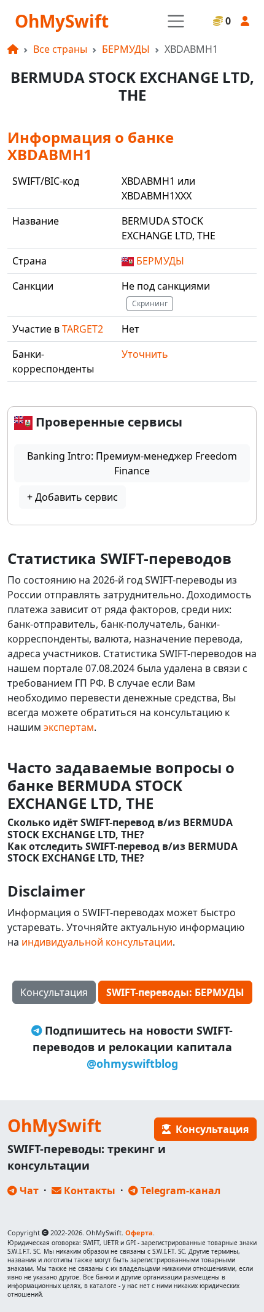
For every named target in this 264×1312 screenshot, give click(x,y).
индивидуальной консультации (97, 942)
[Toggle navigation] (175, 21)
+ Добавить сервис (72, 497)
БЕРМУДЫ (126, 49)
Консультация (54, 992)
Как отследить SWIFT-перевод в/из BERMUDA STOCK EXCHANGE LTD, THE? (122, 852)
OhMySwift (62, 21)
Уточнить (145, 354)
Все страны (60, 49)
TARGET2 (82, 329)
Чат (28, 1190)
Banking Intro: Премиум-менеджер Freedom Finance (132, 463)
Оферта (139, 1232)
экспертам (69, 727)
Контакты (88, 1190)
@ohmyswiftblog (132, 1063)
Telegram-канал (179, 1190)
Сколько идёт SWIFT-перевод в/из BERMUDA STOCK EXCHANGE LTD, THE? (120, 828)
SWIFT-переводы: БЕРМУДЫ (175, 992)
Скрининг (150, 303)
